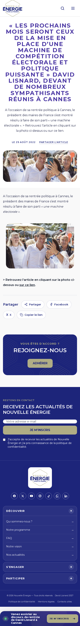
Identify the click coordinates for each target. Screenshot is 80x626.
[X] (23, 496)
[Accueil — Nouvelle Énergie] (12, 8)
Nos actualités (40, 554)
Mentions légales (46, 601)
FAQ (40, 538)
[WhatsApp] (57, 496)
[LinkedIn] (65, 496)
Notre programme (40, 529)
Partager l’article (53, 142)
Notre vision (40, 546)
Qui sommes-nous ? (40, 521)
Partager (35, 304)
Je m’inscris (40, 430)
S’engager (39, 567)
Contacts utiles (64, 601)
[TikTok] (48, 496)
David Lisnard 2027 (64, 595)
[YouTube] (31, 496)
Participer (39, 578)
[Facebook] (14, 496)
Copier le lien (34, 315)
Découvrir (39, 511)
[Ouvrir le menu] (73, 8)
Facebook (61, 304)
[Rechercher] (62, 8)
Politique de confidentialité (21, 601)
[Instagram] (40, 496)
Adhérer (43, 364)
